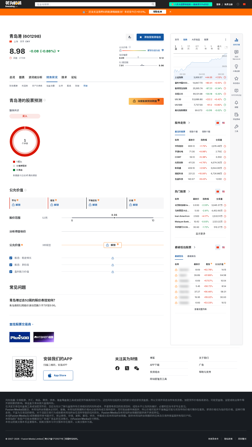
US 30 (178, 99)
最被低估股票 (183, 247)
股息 (69, 85)
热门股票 (180, 191)
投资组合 (155, 371)
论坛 (74, 77)
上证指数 (179, 77)
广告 (201, 364)
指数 (185, 39)
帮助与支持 (205, 371)
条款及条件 (213, 439)
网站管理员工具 (158, 378)
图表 (22, 77)
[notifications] (238, 4)
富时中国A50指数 (183, 83)
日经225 (179, 94)
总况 (12, 77)
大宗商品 (196, 39)
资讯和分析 (35, 77)
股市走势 (180, 123)
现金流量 (50, 85)
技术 (64, 77)
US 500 (178, 105)
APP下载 (154, 364)
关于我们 (204, 357)
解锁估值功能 (154, 50)
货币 (177, 39)
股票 (206, 39)
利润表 (25, 85)
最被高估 (191, 256)
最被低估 (179, 256)
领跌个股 (206, 131)
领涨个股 (193, 131)
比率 (61, 85)
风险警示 (242, 439)
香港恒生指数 (181, 88)
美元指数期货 (181, 110)
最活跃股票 (180, 131)
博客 (152, 357)
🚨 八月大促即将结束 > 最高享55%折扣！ (190, 4)
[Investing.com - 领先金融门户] (13, 4)
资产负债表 (37, 85)
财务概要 (13, 85)
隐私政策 (228, 439)
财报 (77, 85)
